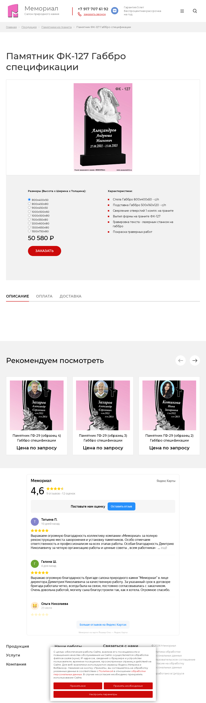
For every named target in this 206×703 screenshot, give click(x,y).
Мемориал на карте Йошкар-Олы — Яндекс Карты (103, 632)
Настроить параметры (103, 694)
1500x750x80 (40, 231)
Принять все (78, 685)
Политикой (106, 671)
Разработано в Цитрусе (167, 673)
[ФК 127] (103, 127)
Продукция (17, 646)
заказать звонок (95, 14)
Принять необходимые (128, 685)
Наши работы (68, 646)
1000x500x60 (40, 211)
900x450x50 (40, 207)
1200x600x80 (40, 223)
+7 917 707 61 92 (93, 9)
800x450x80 (40, 203)
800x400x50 (40, 199)
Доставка (70, 296)
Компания (16, 664)
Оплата (44, 296)
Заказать (44, 251)
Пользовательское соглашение (173, 659)
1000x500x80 (40, 215)
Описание (17, 296)
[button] (195, 360)
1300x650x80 (40, 227)
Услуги (13, 655)
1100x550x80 (40, 219)
